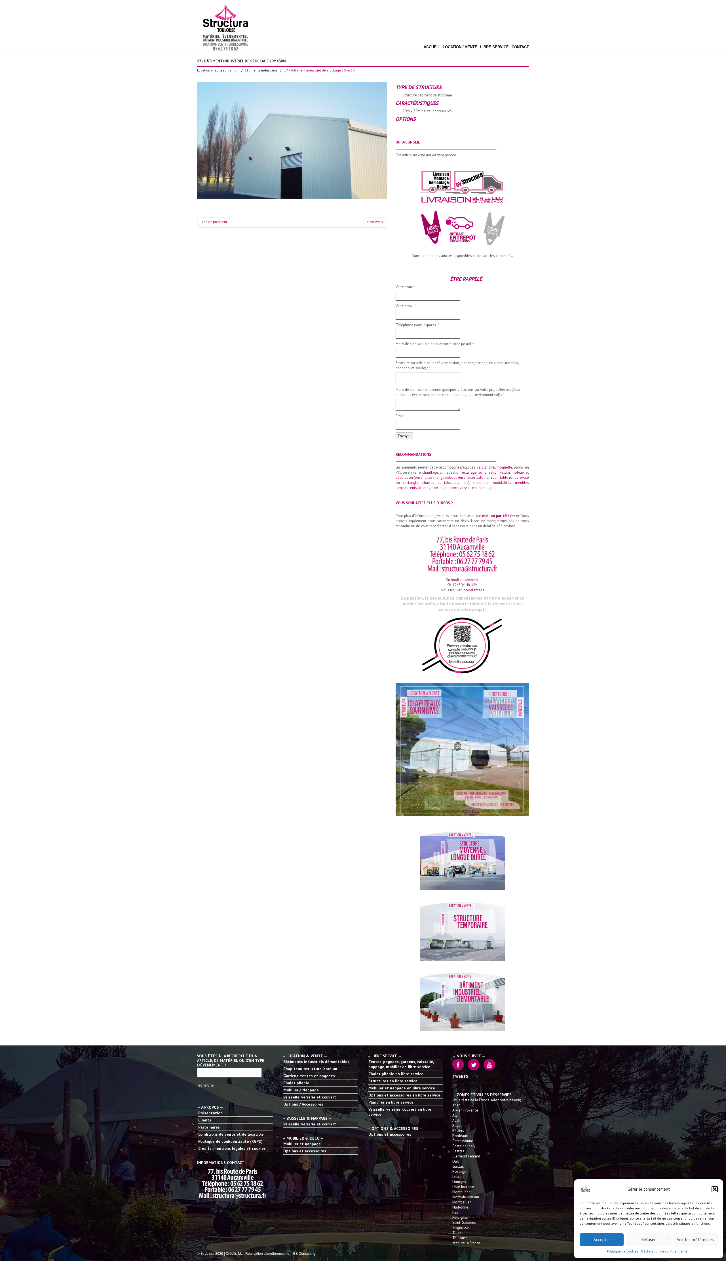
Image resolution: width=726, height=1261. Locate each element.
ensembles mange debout (436, 477)
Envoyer (404, 435)
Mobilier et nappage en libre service (401, 1088)
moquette (504, 467)
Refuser (648, 1239)
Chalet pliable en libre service (395, 1073)
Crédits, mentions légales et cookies (232, 1148)
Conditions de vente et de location (230, 1134)
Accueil (432, 47)
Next (367, 140)
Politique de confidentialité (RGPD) (230, 1141)
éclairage (469, 472)
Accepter (602, 1239)
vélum (505, 472)
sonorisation (488, 472)
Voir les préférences (695, 1239)
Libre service (494, 47)
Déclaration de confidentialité (664, 1251)
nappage (486, 487)
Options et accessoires (304, 1151)
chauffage (430, 472)
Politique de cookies (622, 1251)
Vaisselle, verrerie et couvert (309, 1097)
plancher (488, 467)
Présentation (210, 1113)
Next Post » (375, 222)
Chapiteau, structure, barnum (310, 1068)
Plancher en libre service (390, 1102)
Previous (217, 140)
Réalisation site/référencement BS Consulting (280, 1253)
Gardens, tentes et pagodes (309, 1075)
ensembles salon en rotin (478, 477)
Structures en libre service (392, 1080)
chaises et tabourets (440, 482)
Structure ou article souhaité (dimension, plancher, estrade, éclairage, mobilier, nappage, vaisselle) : (457, 365)
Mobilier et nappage (302, 1143)
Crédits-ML (234, 1253)
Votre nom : (406, 286)
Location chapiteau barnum (218, 70)
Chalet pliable (296, 1082)
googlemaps (474, 590)
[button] (714, 1189)
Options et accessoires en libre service (404, 1095)
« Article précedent (214, 222)
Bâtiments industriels (261, 70)
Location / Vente (460, 47)
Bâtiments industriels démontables (316, 1061)
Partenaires (209, 1127)
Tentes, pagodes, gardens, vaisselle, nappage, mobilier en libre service (401, 1064)
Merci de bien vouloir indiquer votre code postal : (435, 343)
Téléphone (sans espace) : (418, 324)
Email (400, 416)
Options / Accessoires (303, 1104)
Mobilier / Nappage (301, 1090)
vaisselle (467, 487)
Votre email (406, 305)
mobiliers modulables (492, 482)
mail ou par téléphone (501, 515)
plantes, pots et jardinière (438, 487)
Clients (204, 1120)
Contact (520, 47)
